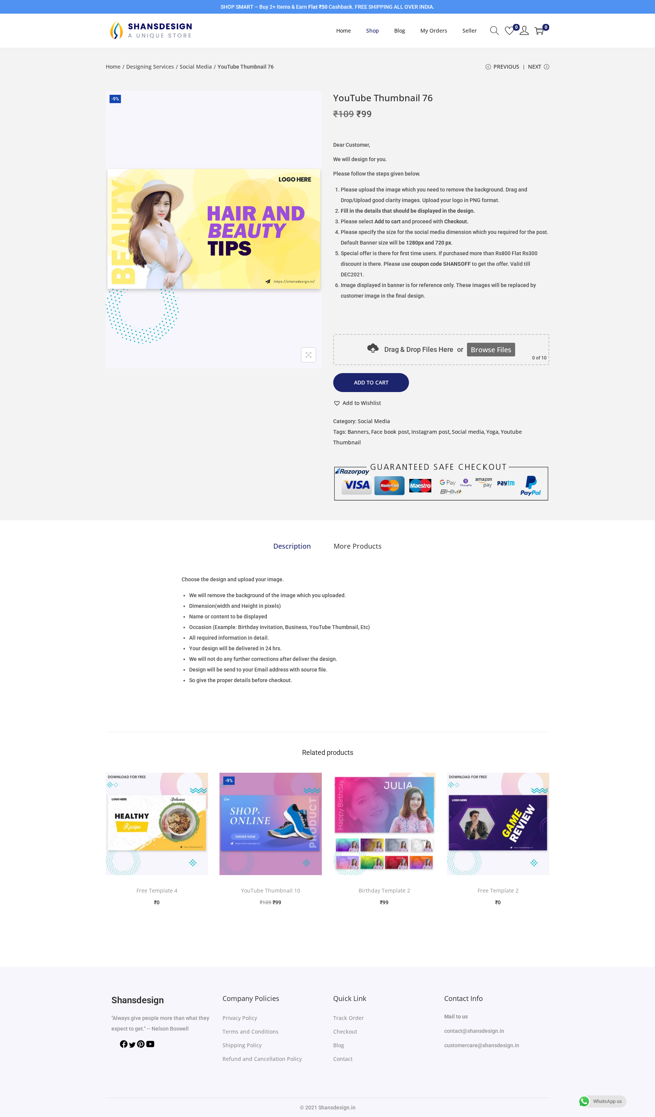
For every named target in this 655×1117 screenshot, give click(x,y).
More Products (358, 546)
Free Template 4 (156, 890)
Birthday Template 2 (384, 890)
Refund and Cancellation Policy (262, 1058)
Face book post (390, 431)
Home (113, 66)
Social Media (196, 66)
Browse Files (491, 349)
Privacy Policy (240, 1017)
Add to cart (371, 382)
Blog (338, 1045)
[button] (357, 403)
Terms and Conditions (251, 1031)
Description (292, 546)
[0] (509, 30)
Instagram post (430, 431)
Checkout (345, 1031)
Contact (343, 1058)
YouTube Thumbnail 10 (270, 890)
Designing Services (150, 66)
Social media (468, 431)
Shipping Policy (242, 1045)
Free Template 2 (498, 890)
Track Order (348, 1017)
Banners (358, 431)
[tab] (292, 546)
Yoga (492, 431)
